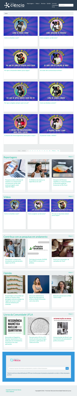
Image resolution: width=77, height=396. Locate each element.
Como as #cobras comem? (48, 103)
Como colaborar (10, 391)
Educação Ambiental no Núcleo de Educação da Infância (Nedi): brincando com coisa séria (37, 298)
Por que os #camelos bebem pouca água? (17, 70)
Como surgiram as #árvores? (49, 38)
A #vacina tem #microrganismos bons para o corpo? (20, 135)
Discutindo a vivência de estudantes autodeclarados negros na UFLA (14, 261)
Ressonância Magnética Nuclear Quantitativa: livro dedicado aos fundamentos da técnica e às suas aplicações (13, 340)
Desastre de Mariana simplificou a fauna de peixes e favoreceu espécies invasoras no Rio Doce (62, 182)
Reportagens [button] (30, 3)
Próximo (54, 150)
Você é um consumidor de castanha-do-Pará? (61, 260)
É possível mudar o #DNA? (48, 135)
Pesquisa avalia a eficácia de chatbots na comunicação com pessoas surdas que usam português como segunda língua (14, 183)
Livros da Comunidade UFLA (55, 5)
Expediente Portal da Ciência (13, 389)
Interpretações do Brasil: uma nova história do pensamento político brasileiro (62, 339)
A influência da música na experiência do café (37, 180)
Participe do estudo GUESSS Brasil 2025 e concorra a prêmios (38, 261)
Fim (58, 150)
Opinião (49, 3)
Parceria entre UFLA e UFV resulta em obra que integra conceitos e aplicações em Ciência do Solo (37, 339)
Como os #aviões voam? (11, 38)
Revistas (43, 3)
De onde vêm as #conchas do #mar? (51, 70)
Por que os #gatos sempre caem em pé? (16, 103)
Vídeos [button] (37, 3)
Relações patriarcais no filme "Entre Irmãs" (62, 296)
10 (49, 150)
